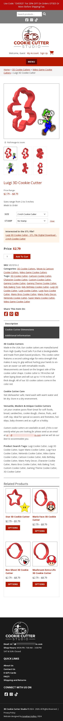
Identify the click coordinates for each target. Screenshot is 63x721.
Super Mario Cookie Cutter (41, 297)
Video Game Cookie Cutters (33, 272)
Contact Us (9, 669)
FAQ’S (6, 676)
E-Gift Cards (10, 672)
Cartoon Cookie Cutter (40, 276)
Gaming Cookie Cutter (15, 283)
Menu (31, 61)
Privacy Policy (9, 712)
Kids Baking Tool (12, 287)
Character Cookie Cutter (16, 279)
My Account (33, 53)
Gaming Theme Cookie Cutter (41, 283)
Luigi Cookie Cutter (28, 290)
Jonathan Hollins (29, 716)
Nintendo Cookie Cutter (15, 297)
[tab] (31, 324)
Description (11, 323)
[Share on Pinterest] (11, 314)
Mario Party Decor (47, 294)
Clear (52, 221)
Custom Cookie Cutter (40, 279)
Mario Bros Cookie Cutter (23, 294)
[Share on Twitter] (17, 314)
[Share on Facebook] (6, 314)
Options (13, 527)
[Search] (44, 14)
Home (7, 69)
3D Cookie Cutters (21, 69)
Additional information (17, 335)
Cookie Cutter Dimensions (19, 329)
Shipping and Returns (15, 680)
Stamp (8, 220)
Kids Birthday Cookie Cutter (35, 287)
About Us (8, 665)
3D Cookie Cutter (19, 276)
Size (7, 214)
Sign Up (44, 53)
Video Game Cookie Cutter (17, 301)
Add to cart (22, 256)
